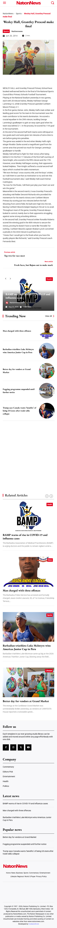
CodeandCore (34, 924)
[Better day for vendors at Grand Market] (47, 371)
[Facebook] (6, 79)
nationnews (17, 31)
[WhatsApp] (26, 79)
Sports (19, 13)
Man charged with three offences (17, 330)
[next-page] (10, 279)
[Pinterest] (19, 79)
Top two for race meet (14, 255)
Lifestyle (49, 671)
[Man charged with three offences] (47, 331)
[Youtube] (28, 747)
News (50, 560)
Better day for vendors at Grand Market (26, 701)
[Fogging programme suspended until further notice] (47, 391)
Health (49, 279)
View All (48, 316)
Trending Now (15, 316)
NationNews (8, 13)
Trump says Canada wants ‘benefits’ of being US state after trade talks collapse (19, 410)
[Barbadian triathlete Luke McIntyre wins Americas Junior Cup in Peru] (47, 351)
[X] (12, 79)
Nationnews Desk (17, 302)
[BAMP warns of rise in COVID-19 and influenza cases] (28, 516)
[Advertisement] (28, 452)
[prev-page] (5, 279)
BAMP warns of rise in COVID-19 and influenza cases (28, 295)
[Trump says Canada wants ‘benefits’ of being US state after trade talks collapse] (47, 411)
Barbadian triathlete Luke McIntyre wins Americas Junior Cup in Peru (27, 647)
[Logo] (28, 3)
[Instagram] (13, 747)
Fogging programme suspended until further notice (24, 844)
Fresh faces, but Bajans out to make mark (33, 265)
